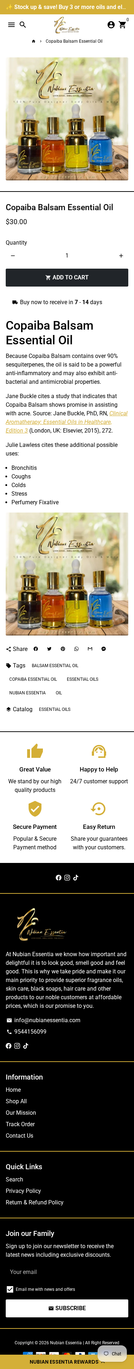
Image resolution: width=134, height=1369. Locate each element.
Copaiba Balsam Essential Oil (74, 41)
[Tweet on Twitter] (49, 649)
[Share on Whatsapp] (76, 649)
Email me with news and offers (45, 1289)
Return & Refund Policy (35, 1202)
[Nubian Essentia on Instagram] (67, 877)
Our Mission (21, 1112)
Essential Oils (54, 709)
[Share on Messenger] (103, 649)
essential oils (82, 679)
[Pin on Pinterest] (63, 649)
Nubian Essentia (27, 692)
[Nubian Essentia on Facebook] (58, 877)
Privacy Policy (23, 1191)
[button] (67, 1362)
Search (14, 1179)
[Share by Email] (90, 649)
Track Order (20, 1124)
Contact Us (19, 1135)
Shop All (16, 1101)
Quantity (16, 242)
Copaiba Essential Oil (33, 679)
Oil (59, 692)
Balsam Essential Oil (55, 665)
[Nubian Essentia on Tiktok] (76, 877)
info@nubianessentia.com (43, 1020)
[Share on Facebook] (35, 649)
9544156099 (26, 1031)
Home (13, 1089)
